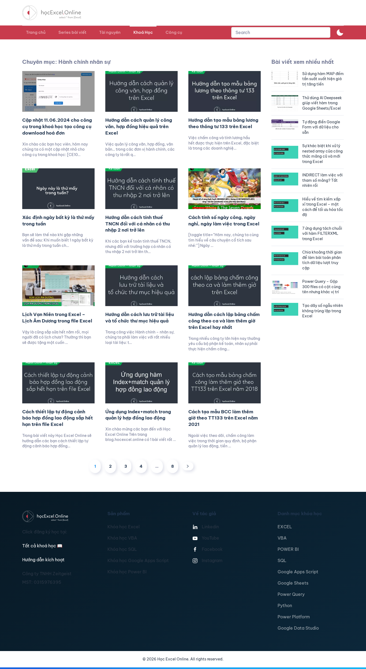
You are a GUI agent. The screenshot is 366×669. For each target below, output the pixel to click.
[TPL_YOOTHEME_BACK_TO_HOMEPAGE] (56, 12)
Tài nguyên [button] (110, 32)
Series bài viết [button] (72, 32)
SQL (282, 560)
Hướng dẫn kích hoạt (43, 559)
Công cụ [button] (174, 32)
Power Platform (294, 616)
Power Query (291, 594)
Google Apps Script (298, 571)
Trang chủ (36, 32)
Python (285, 605)
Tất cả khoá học (42, 545)
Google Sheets (293, 583)
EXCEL (285, 526)
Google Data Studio (298, 628)
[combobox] (280, 32)
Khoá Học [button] (143, 32)
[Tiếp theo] (187, 466)
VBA (282, 538)
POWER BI (288, 549)
